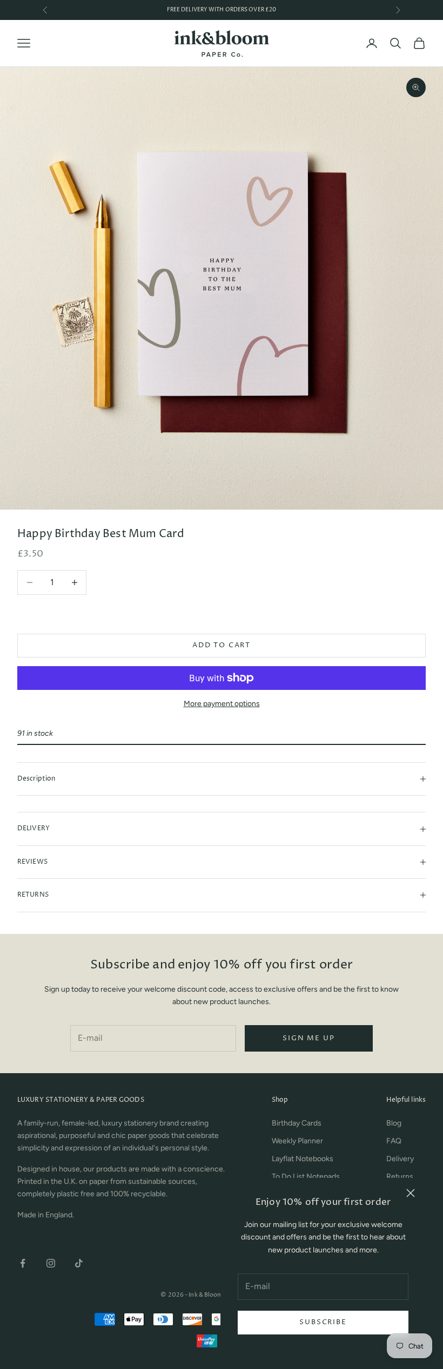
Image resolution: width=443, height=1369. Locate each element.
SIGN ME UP (308, 1038)
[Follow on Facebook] (22, 1263)
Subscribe (322, 1322)
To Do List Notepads (306, 1176)
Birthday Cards (296, 1123)
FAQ (393, 1141)
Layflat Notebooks (302, 1158)
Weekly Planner (297, 1141)
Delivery (400, 1158)
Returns (399, 1176)
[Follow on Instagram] (50, 1263)
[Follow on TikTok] (78, 1263)
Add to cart (221, 645)
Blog (393, 1123)
